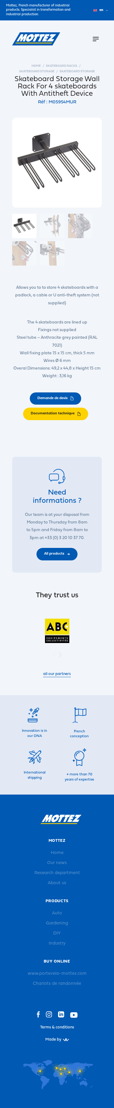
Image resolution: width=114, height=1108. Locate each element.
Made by (53, 1040)
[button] (60, 654)
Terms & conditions (57, 1027)
